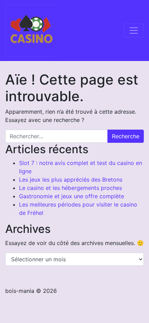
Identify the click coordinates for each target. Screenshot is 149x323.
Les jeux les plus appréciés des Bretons (70, 179)
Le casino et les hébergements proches (70, 187)
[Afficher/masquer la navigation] (133, 30)
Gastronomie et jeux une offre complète (71, 196)
